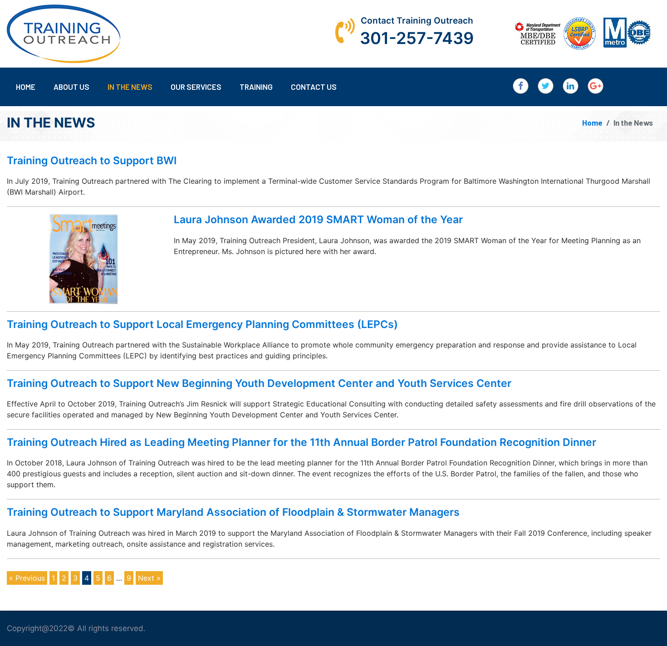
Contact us (314, 86)
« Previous (27, 577)
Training (256, 86)
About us (71, 86)
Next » (149, 577)
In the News (130, 86)
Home (25, 86)
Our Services (196, 86)
